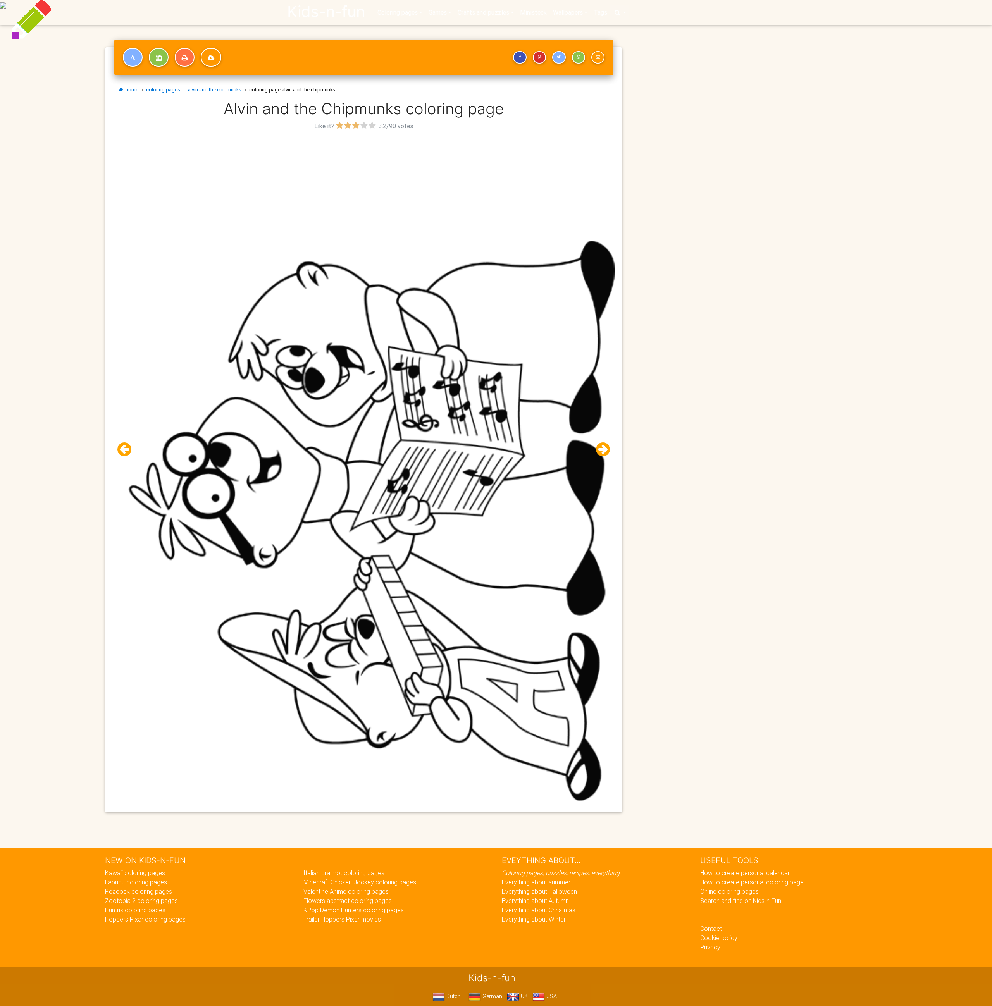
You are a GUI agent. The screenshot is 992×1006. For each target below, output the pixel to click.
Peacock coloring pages (138, 891)
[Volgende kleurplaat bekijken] (600, 449)
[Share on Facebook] (519, 57)
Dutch (453, 996)
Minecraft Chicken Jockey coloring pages (359, 882)
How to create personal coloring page (752, 882)
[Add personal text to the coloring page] (133, 57)
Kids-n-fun (326, 12)
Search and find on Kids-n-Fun (740, 901)
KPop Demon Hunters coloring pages (353, 910)
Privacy (710, 947)
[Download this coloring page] (211, 57)
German (491, 996)
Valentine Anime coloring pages (346, 891)
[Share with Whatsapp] (578, 57)
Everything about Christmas (538, 910)
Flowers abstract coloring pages (347, 901)
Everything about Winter (534, 919)
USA (551, 996)
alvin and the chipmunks (214, 89)
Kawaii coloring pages (135, 873)
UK (523, 996)
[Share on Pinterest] (539, 57)
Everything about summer (536, 882)
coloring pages (163, 89)
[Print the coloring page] (185, 57)
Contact (711, 928)
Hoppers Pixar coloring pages (145, 919)
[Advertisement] (363, 186)
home (130, 89)
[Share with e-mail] (597, 57)
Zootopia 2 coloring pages (141, 901)
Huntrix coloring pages (135, 910)
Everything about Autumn (535, 901)
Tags (600, 12)
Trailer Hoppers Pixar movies (342, 919)
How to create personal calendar (745, 873)
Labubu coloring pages (136, 882)
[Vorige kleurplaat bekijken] (127, 449)
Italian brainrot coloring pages (343, 873)
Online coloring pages (729, 891)
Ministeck (533, 12)
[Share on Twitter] (558, 57)
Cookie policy (718, 938)
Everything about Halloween (539, 891)
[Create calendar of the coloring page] (159, 57)
